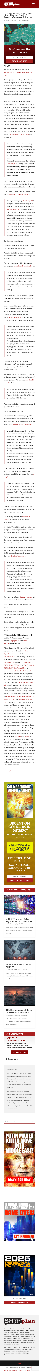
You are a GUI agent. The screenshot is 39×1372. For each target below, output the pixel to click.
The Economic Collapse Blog (15, 696)
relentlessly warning (25, 597)
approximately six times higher (19, 134)
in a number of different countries (20, 194)
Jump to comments (12, 771)
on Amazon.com (9, 662)
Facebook (18, 736)
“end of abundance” (15, 317)
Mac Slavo (10, 924)
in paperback (15, 641)
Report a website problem (16, 1370)
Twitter (26, 736)
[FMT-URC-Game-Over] (19, 1240)
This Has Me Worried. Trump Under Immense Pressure (19, 1011)
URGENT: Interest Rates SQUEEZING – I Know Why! (19, 920)
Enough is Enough (13, 209)
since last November (17, 556)
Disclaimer (27, 1370)
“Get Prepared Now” (20, 668)
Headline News (25, 20)
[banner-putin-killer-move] (19, 1186)
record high (11, 164)
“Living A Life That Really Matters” (19, 671)
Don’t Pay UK (28, 201)
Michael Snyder (9, 20)
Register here (20, 1052)
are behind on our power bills (22, 424)
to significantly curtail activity (23, 266)
